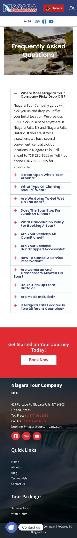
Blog (14, 473)
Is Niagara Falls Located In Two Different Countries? (43, 307)
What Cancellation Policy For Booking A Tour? (42, 224)
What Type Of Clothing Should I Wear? (40, 188)
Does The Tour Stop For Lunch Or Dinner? (41, 212)
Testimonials (19, 478)
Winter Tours (19, 514)
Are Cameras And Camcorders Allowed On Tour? (38, 273)
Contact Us (18, 484)
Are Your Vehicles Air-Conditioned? (39, 236)
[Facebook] (44, 21)
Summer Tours (20, 508)
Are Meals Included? (38, 296)
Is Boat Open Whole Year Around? (42, 176)
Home (15, 462)
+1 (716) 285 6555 (34, 421)
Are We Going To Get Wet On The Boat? (42, 200)
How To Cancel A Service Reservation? (42, 259)
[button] (40, 95)
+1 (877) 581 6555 (36, 415)
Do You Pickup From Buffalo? (38, 287)
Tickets (57, 8)
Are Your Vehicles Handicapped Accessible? (43, 248)
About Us (17, 467)
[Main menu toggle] (72, 8)
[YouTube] (51, 21)
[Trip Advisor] (37, 21)
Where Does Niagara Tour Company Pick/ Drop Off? (43, 95)
